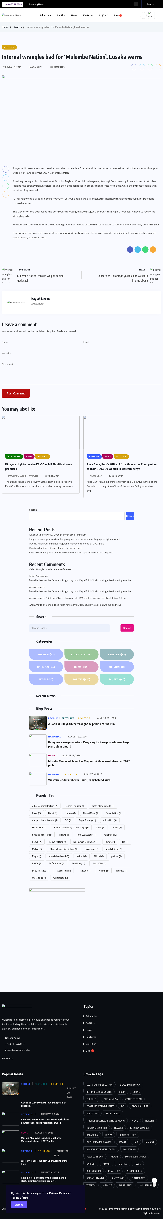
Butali (52, 813)
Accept (19, 1204)
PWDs (36, 863)
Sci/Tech (103, 15)
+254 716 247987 (15, 1044)
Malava (37, 849)
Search (33, 509)
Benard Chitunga (74, 805)
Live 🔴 (118, 15)
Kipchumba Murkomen (85, 841)
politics (116, 856)
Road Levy (78, 863)
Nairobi (82, 856)
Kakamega (110, 834)
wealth (104, 870)
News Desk (96, 475)
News (74, 15)
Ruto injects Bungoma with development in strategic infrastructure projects (71, 552)
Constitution (113, 813)
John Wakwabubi (86, 834)
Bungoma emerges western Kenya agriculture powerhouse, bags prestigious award (74, 539)
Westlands (39, 877)
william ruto (60, 877)
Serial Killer (99, 863)
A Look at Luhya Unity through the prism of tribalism (57, 534)
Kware (110, 841)
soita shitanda (40, 870)
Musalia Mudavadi (59, 856)
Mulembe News (118, 1208)
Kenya (37, 841)
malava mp (91, 849)
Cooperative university (44, 820)
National (46, 666)
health (117, 827)
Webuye (121, 870)
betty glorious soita (103, 805)
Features (88, 15)
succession (64, 870)
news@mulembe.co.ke (17, 1050)
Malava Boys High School (63, 849)
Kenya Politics (57, 841)
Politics (61, 15)
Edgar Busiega (87, 820)
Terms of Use (19, 1197)
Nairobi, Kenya (12, 1038)
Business (46, 654)
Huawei (64, 834)
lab (125, 841)
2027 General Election (44, 805)
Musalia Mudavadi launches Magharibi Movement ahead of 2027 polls (66, 543)
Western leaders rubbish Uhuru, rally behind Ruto (55, 548)
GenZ (100, 827)
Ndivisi (99, 856)
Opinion (117, 666)
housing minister (42, 834)
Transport (84, 870)
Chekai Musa (90, 813)
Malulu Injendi (114, 849)
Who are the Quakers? (60, 569)
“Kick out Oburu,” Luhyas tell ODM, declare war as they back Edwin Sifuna (86, 598)
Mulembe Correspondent (23, 475)
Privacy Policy (58, 1193)
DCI (68, 820)
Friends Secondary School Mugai (71, 827)
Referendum (56, 863)
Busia (36, 813)
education (110, 820)
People (46, 679)
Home (5, 27)
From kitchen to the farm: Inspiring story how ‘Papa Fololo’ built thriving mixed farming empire (80, 580)
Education (45, 15)
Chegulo (70, 813)
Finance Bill (39, 827)
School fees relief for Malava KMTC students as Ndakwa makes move (83, 604)
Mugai (36, 856)
